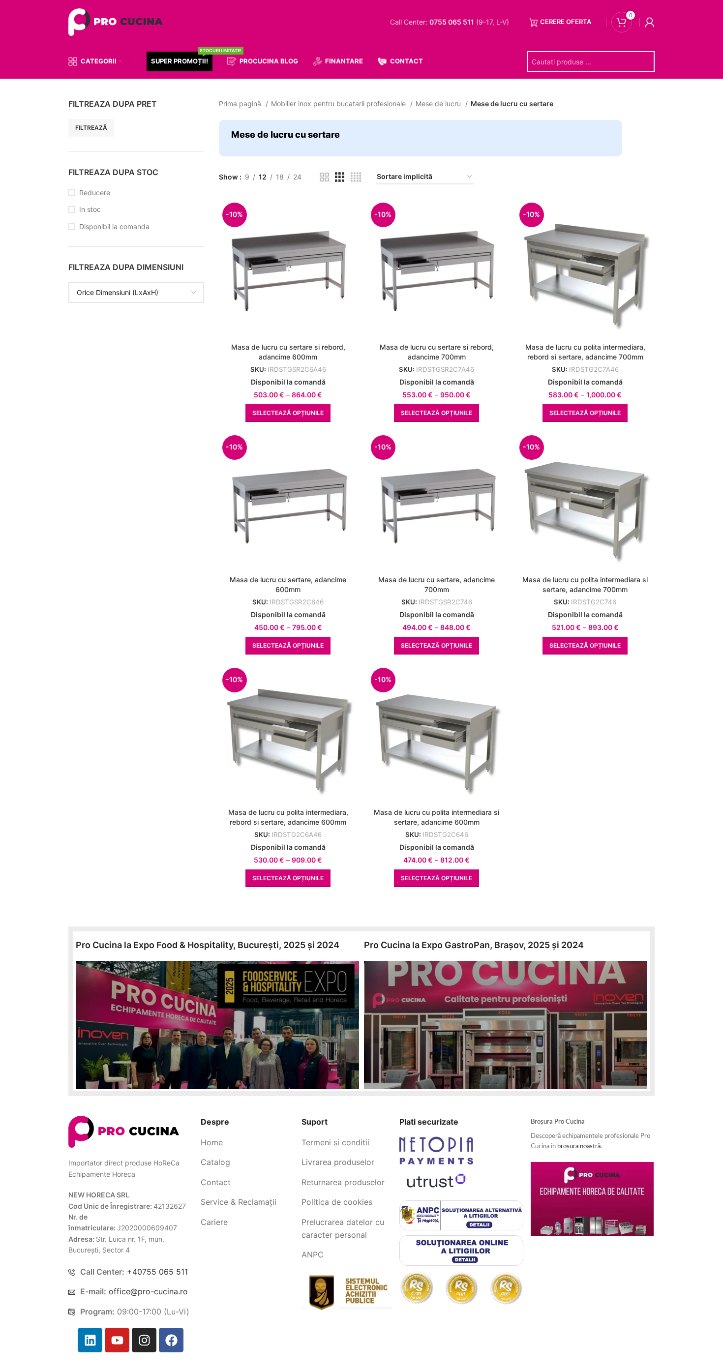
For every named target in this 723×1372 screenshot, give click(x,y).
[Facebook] (171, 1340)
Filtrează (181, 147)
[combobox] (136, 312)
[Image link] (123, 1131)
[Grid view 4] (356, 177)
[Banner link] (217, 1025)
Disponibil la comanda (114, 246)
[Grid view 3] (339, 177)
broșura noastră (579, 1146)
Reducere (94, 212)
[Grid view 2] (324, 177)
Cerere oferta (565, 22)
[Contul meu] (650, 22)
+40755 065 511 (157, 1272)
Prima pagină (241, 103)
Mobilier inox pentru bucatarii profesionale (339, 103)
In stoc (90, 229)
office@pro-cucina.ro (148, 1291)
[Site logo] (117, 21)
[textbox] (117, 312)
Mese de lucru (439, 103)
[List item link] (247, 1142)
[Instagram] (144, 1340)
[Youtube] (117, 1340)
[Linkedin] (90, 1340)
